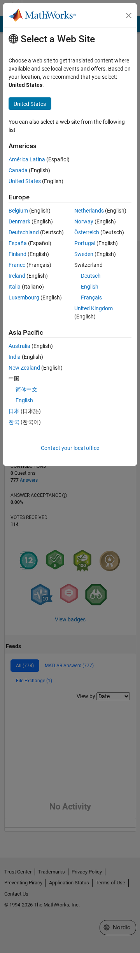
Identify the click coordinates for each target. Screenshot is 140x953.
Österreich (86, 232)
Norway (83, 221)
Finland (17, 254)
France (17, 265)
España (18, 243)
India (15, 357)
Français (91, 297)
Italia (15, 287)
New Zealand (24, 368)
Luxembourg (24, 297)
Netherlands (89, 211)
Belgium (18, 211)
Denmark (19, 221)
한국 (14, 422)
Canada (18, 170)
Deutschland (24, 232)
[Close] (128, 15)
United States (25, 181)
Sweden (83, 254)
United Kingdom (93, 308)
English (89, 287)
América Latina (27, 159)
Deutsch (91, 276)
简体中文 (26, 389)
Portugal (84, 243)
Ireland (17, 276)
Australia (19, 346)
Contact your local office (70, 448)
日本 (14, 411)
